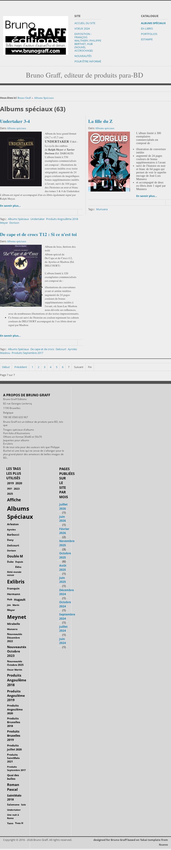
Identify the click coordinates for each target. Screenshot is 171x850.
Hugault (19, 600)
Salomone (13, 804)
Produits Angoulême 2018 (62, 219)
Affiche (14, 500)
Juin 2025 (62, 580)
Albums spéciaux (16, 128)
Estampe (147, 39)
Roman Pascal (13, 787)
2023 (17, 488)
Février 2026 (64, 531)
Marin (16, 605)
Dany (10, 540)
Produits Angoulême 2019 (16, 695)
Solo (23, 804)
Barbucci (13, 534)
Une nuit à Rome (13, 816)
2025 (10, 493)
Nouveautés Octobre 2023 (16, 651)
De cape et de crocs (42, 349)
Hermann (13, 594)
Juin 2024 (62, 641)
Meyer (4, 223)
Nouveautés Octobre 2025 (15, 663)
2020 (18, 483)
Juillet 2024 (63, 629)
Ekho (18, 566)
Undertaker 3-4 (15, 121)
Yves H (19, 823)
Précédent (20, 367)
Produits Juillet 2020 (14, 747)
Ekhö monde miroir (14, 573)
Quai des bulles (13, 777)
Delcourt (61, 349)
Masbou (5, 353)
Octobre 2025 (65, 555)
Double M (15, 556)
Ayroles (72, 349)
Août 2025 (62, 567)
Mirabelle (13, 624)
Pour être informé (87, 61)
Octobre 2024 (65, 604)
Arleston (13, 524)
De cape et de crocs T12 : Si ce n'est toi (38, 234)
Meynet (16, 617)
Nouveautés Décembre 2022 (14, 637)
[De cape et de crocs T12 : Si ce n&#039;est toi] (21, 276)
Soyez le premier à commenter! (80, 212)
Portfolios (149, 34)
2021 (9, 488)
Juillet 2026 (63, 506)
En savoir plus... (10, 206)
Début (6, 367)
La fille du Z (100, 121)
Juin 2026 (62, 519)
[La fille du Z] (109, 161)
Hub (9, 599)
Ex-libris (147, 28)
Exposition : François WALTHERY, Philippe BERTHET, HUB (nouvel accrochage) (87, 42)
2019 (10, 483)
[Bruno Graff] (35, 34)
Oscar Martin (14, 669)
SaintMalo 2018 (14, 797)
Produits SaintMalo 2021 (13, 758)
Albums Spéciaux (153, 23)
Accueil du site (84, 23)
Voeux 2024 (82, 28)
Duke (10, 561)
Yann (10, 823)
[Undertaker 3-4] (21, 159)
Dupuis (19, 561)
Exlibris (15, 581)
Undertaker (37, 219)
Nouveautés (83, 56)
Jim (9, 605)
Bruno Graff (24, 98)
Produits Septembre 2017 (27, 353)
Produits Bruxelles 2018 (13, 722)
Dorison (14, 223)
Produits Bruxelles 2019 (13, 735)
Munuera (102, 209)
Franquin (13, 588)
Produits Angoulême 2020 (15, 709)
